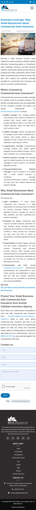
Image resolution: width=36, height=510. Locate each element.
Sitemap (18, 471)
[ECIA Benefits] (9, 8)
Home (18, 448)
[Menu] (32, 8)
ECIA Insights (18, 451)
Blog (18, 468)
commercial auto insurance (11, 111)
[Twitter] (4, 2)
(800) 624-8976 (7, 336)
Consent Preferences (18, 474)
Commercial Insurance (18, 458)
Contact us (5, 319)
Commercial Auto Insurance (20, 401)
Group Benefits (18, 454)
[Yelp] (28, 438)
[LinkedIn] (7, 2)
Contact (18, 465)
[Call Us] (33, 2)
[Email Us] (30, 2)
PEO (18, 461)
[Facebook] (8, 438)
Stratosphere (21, 507)
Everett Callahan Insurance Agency (21, 316)
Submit (5, 395)
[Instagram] (10, 2)
